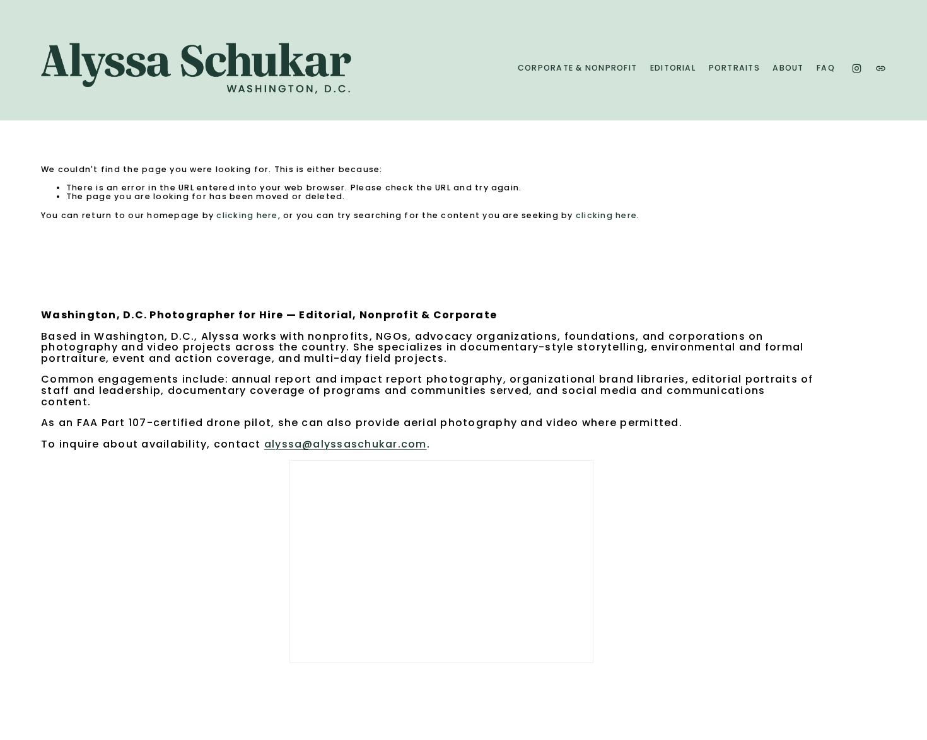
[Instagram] (856, 68)
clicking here (246, 215)
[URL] (880, 68)
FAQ (826, 68)
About (787, 68)
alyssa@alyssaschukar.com (345, 444)
